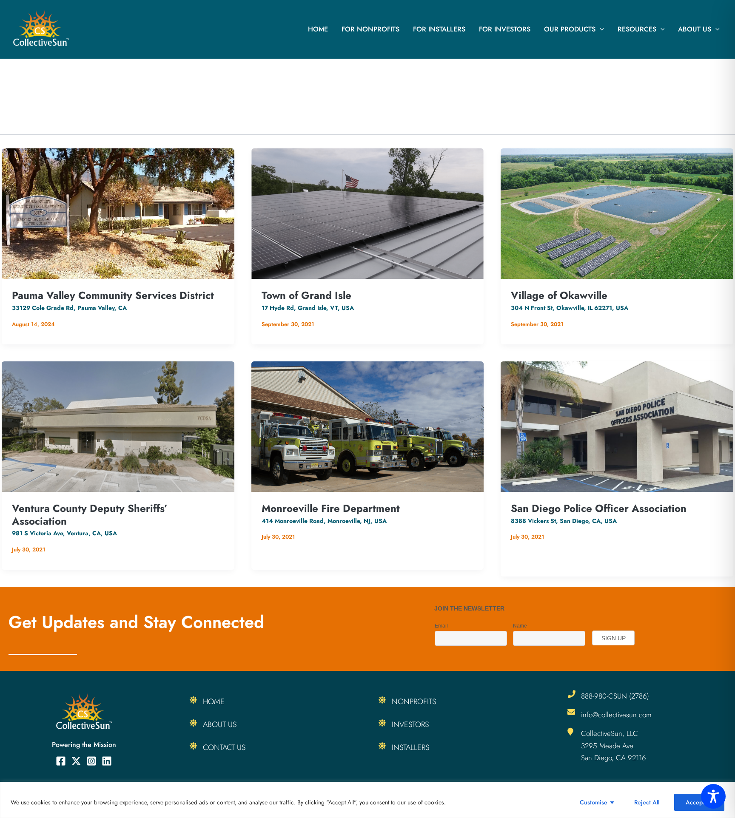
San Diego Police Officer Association (599, 508)
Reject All (646, 802)
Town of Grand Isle (306, 295)
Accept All (699, 802)
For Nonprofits (370, 29)
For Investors (504, 29)
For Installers (439, 29)
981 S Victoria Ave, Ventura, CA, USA (64, 533)
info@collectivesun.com (616, 715)
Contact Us (224, 747)
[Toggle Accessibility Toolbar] (713, 796)
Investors (410, 724)
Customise (593, 802)
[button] (599, 29)
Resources (637, 29)
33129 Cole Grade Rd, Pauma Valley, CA (69, 308)
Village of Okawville (559, 295)
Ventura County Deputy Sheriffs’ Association (90, 514)
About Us (694, 29)
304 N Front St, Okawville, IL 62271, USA (569, 308)
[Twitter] (76, 761)
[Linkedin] (107, 761)
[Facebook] (61, 761)
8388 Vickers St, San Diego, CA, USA (564, 521)
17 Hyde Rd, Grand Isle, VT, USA (308, 308)
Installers (410, 747)
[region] (367, 800)
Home (318, 29)
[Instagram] (91, 761)
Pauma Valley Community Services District (113, 295)
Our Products (569, 29)
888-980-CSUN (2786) (615, 696)
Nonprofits (414, 701)
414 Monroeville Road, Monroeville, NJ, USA (324, 521)
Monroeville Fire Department (331, 508)
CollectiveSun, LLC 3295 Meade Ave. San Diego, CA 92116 (613, 745)
